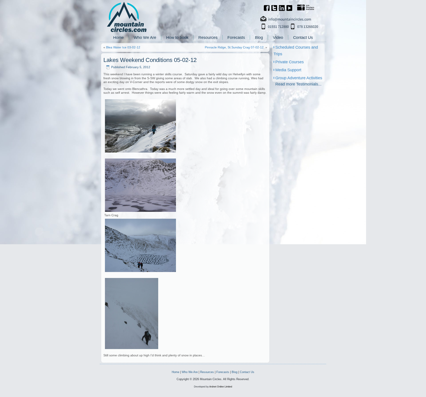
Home (118, 37)
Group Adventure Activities (298, 78)
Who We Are (145, 37)
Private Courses (289, 62)
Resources (207, 37)
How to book (177, 37)
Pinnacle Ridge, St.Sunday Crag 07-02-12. (234, 47)
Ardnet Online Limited (220, 386)
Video (278, 37)
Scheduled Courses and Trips (296, 50)
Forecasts (236, 37)
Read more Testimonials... (298, 84)
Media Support (288, 70)
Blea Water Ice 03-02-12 (123, 47)
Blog (259, 37)
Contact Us (303, 37)
